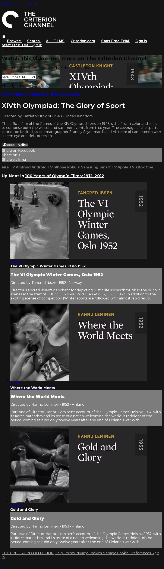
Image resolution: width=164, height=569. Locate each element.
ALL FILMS (55, 41)
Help (59, 553)
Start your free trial (19, 76)
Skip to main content (19, 4)
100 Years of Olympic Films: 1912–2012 (41, 94)
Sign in (141, 41)
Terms (69, 553)
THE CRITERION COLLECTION (28, 553)
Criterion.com (83, 41)
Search (34, 41)
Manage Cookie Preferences (127, 553)
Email (24, 144)
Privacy (82, 553)
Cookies (95, 553)
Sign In (36, 45)
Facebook (9, 144)
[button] (4, 36)
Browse (14, 41)
